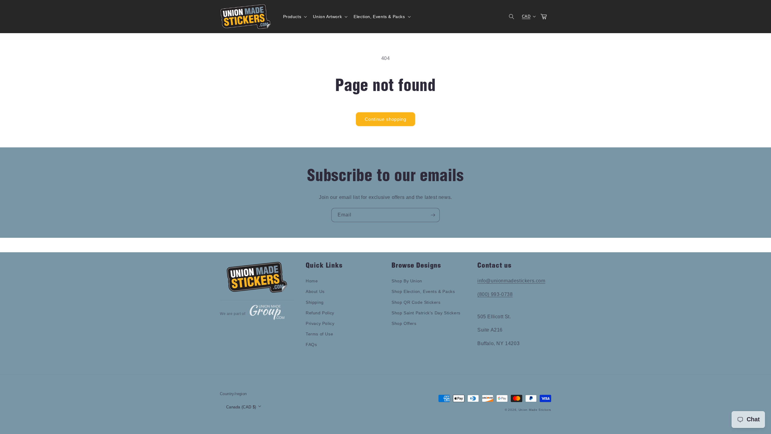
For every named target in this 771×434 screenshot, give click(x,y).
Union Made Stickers (535, 409)
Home (312, 280)
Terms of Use (319, 334)
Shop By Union (407, 280)
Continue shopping (385, 119)
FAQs (311, 344)
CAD (526, 16)
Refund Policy (320, 312)
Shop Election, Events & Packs (423, 291)
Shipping (315, 302)
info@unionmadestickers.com (511, 280)
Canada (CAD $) (241, 407)
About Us (315, 291)
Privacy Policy (320, 323)
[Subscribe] (432, 215)
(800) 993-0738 (495, 294)
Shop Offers (404, 323)
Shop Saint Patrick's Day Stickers (426, 312)
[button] (294, 16)
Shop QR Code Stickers (416, 302)
